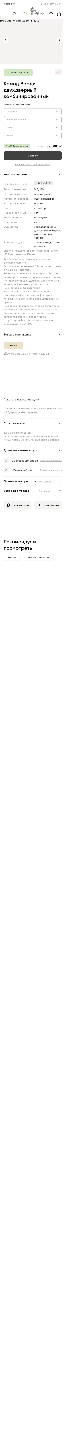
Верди (13, 345)
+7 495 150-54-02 (52, 4)
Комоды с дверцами (38, 555)
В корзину (33, 155)
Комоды (12, 555)
